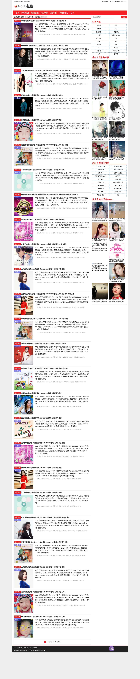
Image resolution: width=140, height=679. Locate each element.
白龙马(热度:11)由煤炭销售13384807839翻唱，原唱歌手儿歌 (41, 418)
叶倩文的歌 (101, 182)
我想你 (64, 109)
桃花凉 (64, 133)
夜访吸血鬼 (65, 605)
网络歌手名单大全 (118, 182)
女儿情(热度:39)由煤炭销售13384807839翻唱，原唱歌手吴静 (41, 492)
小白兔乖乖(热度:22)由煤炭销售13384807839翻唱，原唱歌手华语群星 (44, 368)
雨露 (118, 41)
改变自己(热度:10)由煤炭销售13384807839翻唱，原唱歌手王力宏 (43, 616)
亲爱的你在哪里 (118, 188)
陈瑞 (101, 35)
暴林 (118, 44)
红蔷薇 (118, 47)
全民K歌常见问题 (116, 1)
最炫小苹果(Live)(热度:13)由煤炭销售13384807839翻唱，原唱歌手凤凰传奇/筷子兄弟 (49, 194)
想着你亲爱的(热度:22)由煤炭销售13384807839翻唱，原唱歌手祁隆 (43, 21)
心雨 (101, 54)
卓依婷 (100, 25)
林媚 (68, 406)
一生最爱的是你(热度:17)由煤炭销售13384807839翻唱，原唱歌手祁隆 (44, 45)
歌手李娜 (100, 179)
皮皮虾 (64, 258)
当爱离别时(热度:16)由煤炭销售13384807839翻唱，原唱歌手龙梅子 (43, 343)
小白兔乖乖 (65, 382)
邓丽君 (100, 29)
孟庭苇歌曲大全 (100, 166)
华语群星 (71, 382)
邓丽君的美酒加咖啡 (100, 176)
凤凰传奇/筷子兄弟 (77, 208)
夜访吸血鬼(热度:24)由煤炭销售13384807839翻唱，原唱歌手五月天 (43, 592)
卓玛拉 (64, 406)
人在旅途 (65, 282)
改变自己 (65, 628)
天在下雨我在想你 (67, 84)
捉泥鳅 (64, 479)
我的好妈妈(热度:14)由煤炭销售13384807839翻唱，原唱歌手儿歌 (43, 219)
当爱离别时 (65, 357)
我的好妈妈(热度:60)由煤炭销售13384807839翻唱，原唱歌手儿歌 (43, 443)
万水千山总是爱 (118, 173)
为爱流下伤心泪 (118, 185)
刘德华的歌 (118, 192)
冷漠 (118, 38)
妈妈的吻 (117, 176)
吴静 (68, 506)
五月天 (71, 605)
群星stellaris (100, 185)
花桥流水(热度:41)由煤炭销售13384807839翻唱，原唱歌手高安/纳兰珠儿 (45, 517)
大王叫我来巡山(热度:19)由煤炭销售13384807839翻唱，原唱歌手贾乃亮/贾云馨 (47, 294)
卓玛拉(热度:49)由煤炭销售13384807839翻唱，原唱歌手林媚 (41, 393)
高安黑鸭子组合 (118, 35)
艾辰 (68, 133)
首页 (18, 13)
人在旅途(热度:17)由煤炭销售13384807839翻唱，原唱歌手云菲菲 (43, 269)
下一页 (54, 642)
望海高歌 (100, 32)
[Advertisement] (57, 665)
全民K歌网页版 (33, 650)
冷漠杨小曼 (118, 51)
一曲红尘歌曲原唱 (118, 169)
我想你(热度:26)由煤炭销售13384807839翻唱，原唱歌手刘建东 (42, 95)
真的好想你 (101, 173)
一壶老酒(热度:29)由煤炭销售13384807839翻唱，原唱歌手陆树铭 (43, 170)
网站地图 (35, 647)
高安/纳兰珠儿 (71, 531)
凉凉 (118, 195)
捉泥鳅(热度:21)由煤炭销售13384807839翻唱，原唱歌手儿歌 (41, 468)
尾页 (59, 642)
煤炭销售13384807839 (79, 34)
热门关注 (123, 1)
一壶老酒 (65, 183)
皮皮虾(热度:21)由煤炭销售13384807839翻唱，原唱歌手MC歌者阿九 (44, 244)
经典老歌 (35, 13)
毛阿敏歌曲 (118, 179)
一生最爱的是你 (67, 59)
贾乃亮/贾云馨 (75, 307)
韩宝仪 (100, 51)
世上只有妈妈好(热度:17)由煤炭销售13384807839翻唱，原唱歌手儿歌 (44, 319)
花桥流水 (65, 531)
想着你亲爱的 (66, 34)
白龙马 (64, 429)
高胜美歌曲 (101, 169)
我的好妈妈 (65, 233)
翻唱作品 (25, 13)
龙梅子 (71, 357)
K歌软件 (53, 13)
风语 (118, 29)
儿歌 (73, 158)
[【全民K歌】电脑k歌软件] (23, 7)
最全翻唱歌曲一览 (106, 1)
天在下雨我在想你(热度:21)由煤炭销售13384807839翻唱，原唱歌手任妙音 (46, 70)
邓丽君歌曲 (63, 13)
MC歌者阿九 (70, 258)
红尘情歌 (118, 32)
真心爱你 (100, 192)
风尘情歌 (44, 13)
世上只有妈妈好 (67, 158)
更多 (72, 13)
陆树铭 (70, 183)
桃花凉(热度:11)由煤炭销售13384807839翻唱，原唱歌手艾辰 (41, 120)
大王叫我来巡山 (67, 307)
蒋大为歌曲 (101, 188)
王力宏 (70, 628)
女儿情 (64, 506)
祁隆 (72, 34)
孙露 (101, 41)
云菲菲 (70, 282)
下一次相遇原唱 (118, 166)
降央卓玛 (100, 38)
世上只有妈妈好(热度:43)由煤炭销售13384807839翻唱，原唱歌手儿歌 (44, 145)
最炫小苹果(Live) (67, 208)
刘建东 (69, 109)
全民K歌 (16, 1)
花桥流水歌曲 (100, 195)
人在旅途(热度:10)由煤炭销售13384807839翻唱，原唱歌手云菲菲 (43, 567)
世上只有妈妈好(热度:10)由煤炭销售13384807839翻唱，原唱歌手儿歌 (44, 542)
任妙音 (74, 84)
